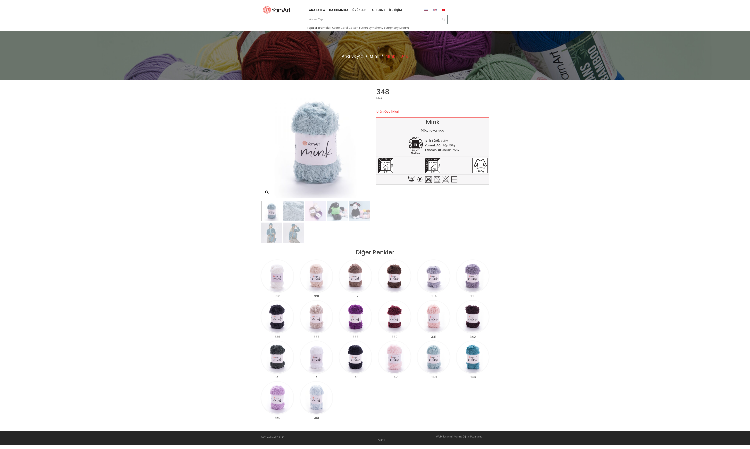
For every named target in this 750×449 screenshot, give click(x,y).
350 (277, 418)
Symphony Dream (396, 28)
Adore (336, 28)
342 (473, 337)
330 (277, 296)
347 (395, 377)
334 (434, 296)
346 (356, 377)
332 (355, 296)
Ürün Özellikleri (387, 111)
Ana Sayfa (353, 56)
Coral (344, 28)
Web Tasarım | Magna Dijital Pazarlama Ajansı (430, 438)
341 (433, 337)
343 (277, 377)
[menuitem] (317, 10)
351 (316, 418)
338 (355, 337)
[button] (267, 192)
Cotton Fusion (358, 28)
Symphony (376, 28)
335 (473, 296)
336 (277, 337)
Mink (374, 56)
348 (434, 377)
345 (316, 377)
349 (473, 377)
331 (316, 296)
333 (394, 296)
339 (394, 337)
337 (316, 337)
